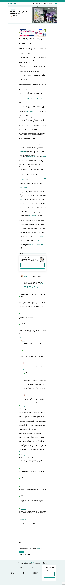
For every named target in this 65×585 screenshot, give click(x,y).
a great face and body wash (27, 243)
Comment (20, 525)
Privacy (34, 568)
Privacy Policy (29, 562)
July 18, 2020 (23, 313)
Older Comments (21, 519)
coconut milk (31, 244)
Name (20, 538)
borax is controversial (41, 45)
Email (20, 542)
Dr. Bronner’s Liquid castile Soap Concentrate (28, 153)
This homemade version (26, 192)
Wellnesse (26, 277)
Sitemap (23, 573)
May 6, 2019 (23, 469)
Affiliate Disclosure (33, 562)
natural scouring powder (32, 215)
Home (11, 568)
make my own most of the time (32, 156)
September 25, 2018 (24, 496)
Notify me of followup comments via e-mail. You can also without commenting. (30, 549)
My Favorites (12, 573)
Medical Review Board (25, 571)
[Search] (56, 3)
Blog (26, 24)
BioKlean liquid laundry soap (31, 194)
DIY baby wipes (34, 245)
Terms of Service (22, 562)
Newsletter (23, 568)
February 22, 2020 (25, 341)
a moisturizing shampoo (39, 244)
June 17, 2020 (28, 373)
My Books (23, 572)
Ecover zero (27, 157)
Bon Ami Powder (23, 151)
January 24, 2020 (23, 406)
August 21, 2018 (23, 509)
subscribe (38, 548)
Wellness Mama (23, 24)
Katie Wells (25, 276)
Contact (23, 574)
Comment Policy (37, 562)
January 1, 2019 (23, 487)
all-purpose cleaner (30, 111)
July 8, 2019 (23, 455)
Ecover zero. (39, 194)
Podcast (12, 572)
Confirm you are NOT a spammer (25, 554)
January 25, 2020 (23, 324)
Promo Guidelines (35, 573)
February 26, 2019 (24, 478)
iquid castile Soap (40, 236)
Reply (20, 309)
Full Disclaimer (25, 562)
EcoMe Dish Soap (31, 182)
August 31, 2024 (23, 297)
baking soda (26, 231)
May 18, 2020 (27, 364)
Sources (21, 253)
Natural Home (29, 24)
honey (35, 241)
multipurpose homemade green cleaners (29, 39)
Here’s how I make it (36, 240)
